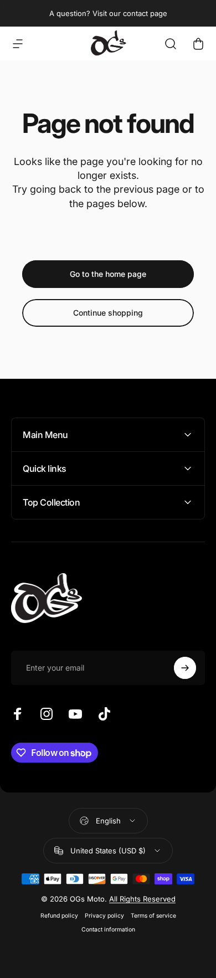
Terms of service (153, 915)
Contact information (108, 929)
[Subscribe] (185, 668)
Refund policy (59, 915)
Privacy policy (104, 915)
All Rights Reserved (142, 898)
